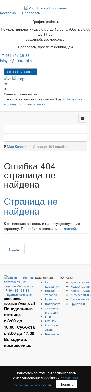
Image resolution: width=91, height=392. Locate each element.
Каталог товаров (51, 292)
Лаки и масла (80, 299)
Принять (66, 384)
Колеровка (52, 303)
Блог (48, 316)
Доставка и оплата (51, 310)
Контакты (52, 334)
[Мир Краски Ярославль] (45, 8)
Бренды (51, 299)
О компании (52, 284)
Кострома (8, 12)
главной (69, 228)
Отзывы (51, 321)
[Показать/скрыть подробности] (5, 83)
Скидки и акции (51, 327)
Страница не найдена (31, 205)
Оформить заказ (31, 103)
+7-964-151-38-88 (14, 55)
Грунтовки (78, 303)
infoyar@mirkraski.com (18, 60)
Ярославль (31, 12)
